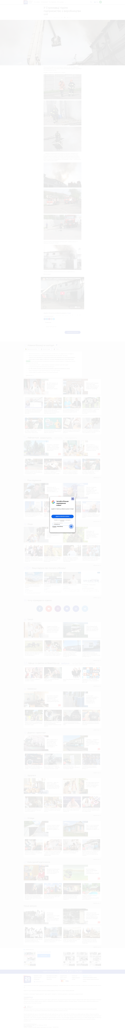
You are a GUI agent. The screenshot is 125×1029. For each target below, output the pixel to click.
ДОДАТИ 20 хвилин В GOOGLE (62, 516)
